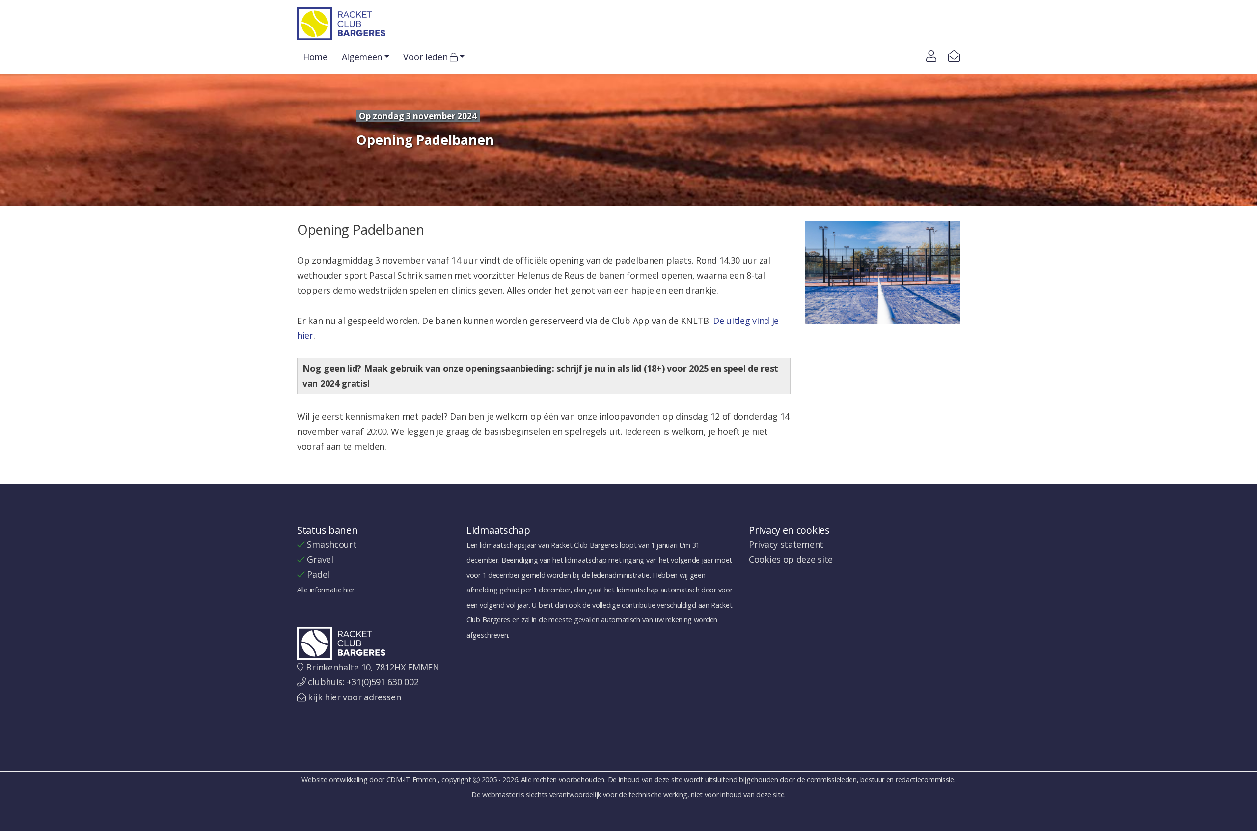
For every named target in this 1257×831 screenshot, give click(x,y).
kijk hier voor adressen (354, 697)
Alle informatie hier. (326, 589)
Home (315, 57)
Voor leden (426, 57)
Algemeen (362, 57)
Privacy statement (786, 544)
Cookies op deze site (791, 559)
